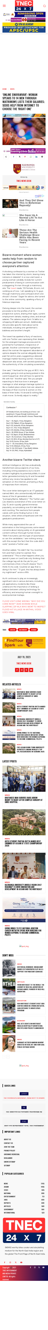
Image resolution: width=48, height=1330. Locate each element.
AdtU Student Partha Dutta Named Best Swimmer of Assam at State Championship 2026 (31, 708)
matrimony (23, 629)
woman (33, 629)
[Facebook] (13, 156)
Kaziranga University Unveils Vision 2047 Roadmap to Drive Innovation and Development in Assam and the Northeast (29, 722)
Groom (12, 629)
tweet (13, 288)
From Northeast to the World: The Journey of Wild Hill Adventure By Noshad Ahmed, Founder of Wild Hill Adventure (30, 988)
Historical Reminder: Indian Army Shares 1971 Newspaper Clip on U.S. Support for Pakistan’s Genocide (30, 969)
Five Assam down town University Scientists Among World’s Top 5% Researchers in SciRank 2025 (30, 749)
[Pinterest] (25, 156)
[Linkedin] (36, 156)
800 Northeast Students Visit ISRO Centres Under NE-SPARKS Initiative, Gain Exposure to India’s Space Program (31, 1007)
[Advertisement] (24, 58)
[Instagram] (22, 670)
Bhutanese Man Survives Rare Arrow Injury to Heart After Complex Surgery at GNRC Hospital (29, 695)
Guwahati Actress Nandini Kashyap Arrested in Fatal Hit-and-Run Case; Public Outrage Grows (31, 1044)
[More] (42, 156)
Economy (21, 1020)
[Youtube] (31, 670)
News (12, 89)
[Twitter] (19, 156)
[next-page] (7, 1056)
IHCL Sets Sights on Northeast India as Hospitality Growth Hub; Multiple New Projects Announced (30, 1025)
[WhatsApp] (30, 156)
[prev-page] (4, 1056)
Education (21, 1000)
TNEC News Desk (23, 180)
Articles (21, 982)
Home (4, 89)
